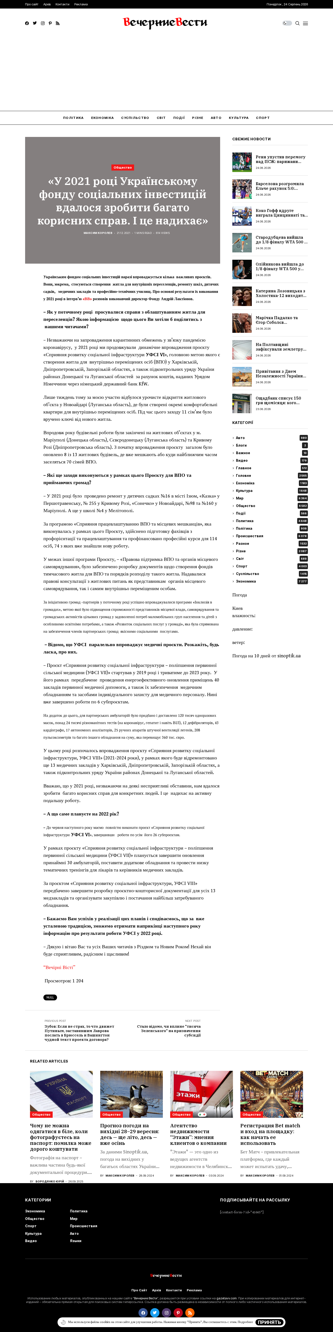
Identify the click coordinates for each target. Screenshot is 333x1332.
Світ (271, 559)
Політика (271, 529)
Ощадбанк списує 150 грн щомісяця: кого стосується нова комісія (281, 403)
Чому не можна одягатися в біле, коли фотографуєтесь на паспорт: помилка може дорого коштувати (60, 1137)
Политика (271, 521)
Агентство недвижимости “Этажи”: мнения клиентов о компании (198, 1134)
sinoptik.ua (289, 656)
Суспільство (271, 574)
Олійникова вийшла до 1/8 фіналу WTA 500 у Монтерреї (280, 269)
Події (271, 513)
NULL (50, 997)
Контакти (174, 1290)
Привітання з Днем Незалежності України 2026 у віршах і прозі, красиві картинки (279, 378)
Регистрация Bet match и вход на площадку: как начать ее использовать (270, 1134)
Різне (271, 551)
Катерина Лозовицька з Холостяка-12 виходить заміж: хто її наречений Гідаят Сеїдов (280, 297)
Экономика (271, 581)
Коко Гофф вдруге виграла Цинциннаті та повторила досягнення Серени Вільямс (280, 217)
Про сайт (139, 1290)
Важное (271, 453)
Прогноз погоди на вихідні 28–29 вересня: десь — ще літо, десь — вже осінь (129, 1134)
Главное (271, 468)
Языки (75, 1241)
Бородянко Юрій (50, 1181)
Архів (156, 1290)
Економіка (271, 483)
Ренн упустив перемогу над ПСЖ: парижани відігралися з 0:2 (280, 161)
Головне (271, 476)
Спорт (271, 566)
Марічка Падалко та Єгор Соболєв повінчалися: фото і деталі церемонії (277, 324)
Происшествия (271, 536)
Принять (269, 1322)
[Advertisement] (166, 74)
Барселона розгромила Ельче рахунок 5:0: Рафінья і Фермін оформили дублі (280, 190)
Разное (271, 544)
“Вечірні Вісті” (60, 967)
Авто (271, 438)
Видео (271, 461)
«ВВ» (87, 299)
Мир (271, 498)
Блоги (271, 445)
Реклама (194, 1290)
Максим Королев (98, 233)
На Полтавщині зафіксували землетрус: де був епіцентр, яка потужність (281, 351)
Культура (271, 491)
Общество (123, 167)
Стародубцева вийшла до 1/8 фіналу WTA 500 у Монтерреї (281, 242)
